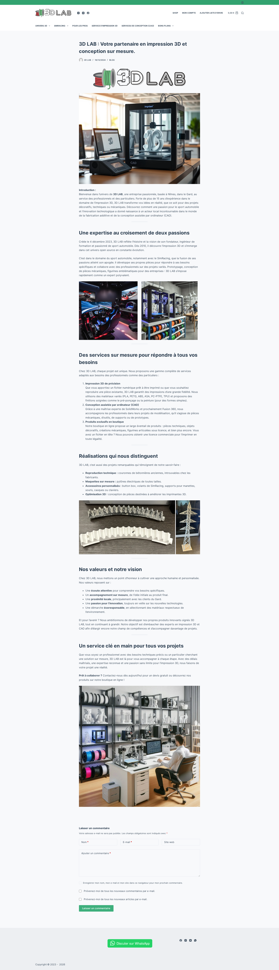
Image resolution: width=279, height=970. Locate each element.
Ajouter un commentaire (96, 853)
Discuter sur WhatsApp (133, 943)
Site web (169, 842)
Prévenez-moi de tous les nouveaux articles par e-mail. (115, 899)
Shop (175, 13)
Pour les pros (80, 26)
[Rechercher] (242, 13)
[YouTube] (83, 13)
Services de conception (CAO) (138, 26)
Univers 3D (41, 26)
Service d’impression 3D (105, 26)
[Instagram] (78, 13)
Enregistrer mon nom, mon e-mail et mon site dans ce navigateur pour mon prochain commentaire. (133, 883)
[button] (127, 527)
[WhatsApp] (195, 940)
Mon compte (189, 13)
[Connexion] (242, 2)
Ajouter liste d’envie (211, 13)
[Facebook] (88, 13)
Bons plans (164, 26)
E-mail (127, 842)
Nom (84, 842)
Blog (112, 60)
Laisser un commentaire (96, 908)
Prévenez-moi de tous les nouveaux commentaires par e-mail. (119, 891)
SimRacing (59, 26)
